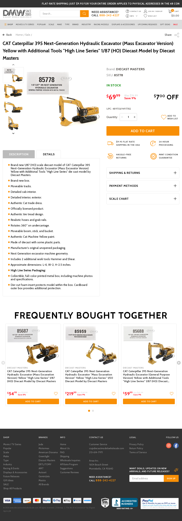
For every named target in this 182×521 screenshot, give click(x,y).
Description (19, 154)
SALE (6, 484)
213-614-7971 (96, 452)
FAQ (62, 452)
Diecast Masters (47, 460)
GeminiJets (44, 476)
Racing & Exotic (11, 468)
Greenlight (44, 456)
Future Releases (11, 476)
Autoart (42, 472)
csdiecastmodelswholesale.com (106, 448)
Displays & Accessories (123, 24)
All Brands (44, 484)
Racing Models (101, 24)
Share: (169, 34)
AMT (41, 468)
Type (67, 24)
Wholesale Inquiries (70, 460)
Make (59, 24)
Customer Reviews (69, 472)
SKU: (109, 75)
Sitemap (59, 508)
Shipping (64, 456)
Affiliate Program (69, 464)
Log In (151, 11)
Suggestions (66, 468)
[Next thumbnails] (13, 133)
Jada (41, 444)
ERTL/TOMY (45, 464)
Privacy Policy (136, 444)
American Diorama (48, 452)
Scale (51, 24)
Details (49, 154)
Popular (41, 24)
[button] (89, 410)
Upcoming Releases (147, 24)
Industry (86, 24)
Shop (10, 24)
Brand (75, 24)
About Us (65, 448)
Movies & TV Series (25, 24)
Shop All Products (12, 488)
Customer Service (98, 444)
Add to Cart (33, 401)
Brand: (110, 69)
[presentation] (3, 363)
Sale (175, 24)
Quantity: (112, 117)
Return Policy (136, 448)
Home (19, 34)
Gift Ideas (165, 24)
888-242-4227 (109, 15)
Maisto (42, 480)
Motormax (44, 448)
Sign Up (158, 11)
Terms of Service (138, 452)
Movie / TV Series (12, 444)
